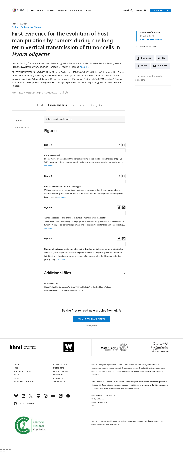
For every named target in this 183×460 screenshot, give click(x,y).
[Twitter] (31, 397)
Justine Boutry (19, 63)
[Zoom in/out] (10, 449)
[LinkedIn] (23, 397)
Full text (39, 105)
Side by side (96, 105)
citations (140, 79)
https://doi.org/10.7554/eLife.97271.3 (43, 92)
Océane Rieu (37, 63)
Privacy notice (91, 326)
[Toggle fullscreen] (7, 449)
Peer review (78, 105)
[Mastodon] (38, 397)
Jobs (16, 368)
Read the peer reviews (151, 39)
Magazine (62, 10)
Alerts (139, 10)
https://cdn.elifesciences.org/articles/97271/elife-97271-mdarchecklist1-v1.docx (77, 287)
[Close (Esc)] (1, 449)
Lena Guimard (52, 63)
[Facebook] (68, 397)
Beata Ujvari (31, 67)
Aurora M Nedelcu (88, 63)
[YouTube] (53, 397)
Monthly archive (61, 371)
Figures (57, 105)
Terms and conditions (24, 382)
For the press (59, 375)
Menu (32, 10)
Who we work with (22, 371)
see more (48, 166)
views (140, 76)
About (88, 10)
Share (144, 66)
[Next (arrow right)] (4, 451)
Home (40, 10)
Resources (58, 378)
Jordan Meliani (69, 63)
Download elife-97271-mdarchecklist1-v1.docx (63, 290)
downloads (155, 76)
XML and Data (59, 382)
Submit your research (160, 11)
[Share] (4, 449)
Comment (163, 66)
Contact (18, 378)
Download (146, 58)
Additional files (22, 127)
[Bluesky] (16, 397)
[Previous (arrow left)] (1, 451)
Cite (163, 58)
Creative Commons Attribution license (144, 421)
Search (126, 10)
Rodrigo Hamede (48, 67)
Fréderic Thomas (70, 67)
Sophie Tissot (106, 63)
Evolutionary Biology (31, 27)
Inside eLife (58, 368)
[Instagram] (46, 397)
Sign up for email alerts (91, 319)
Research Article (19, 23)
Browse (50, 10)
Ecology (15, 27)
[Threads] (61, 397)
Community (76, 10)
